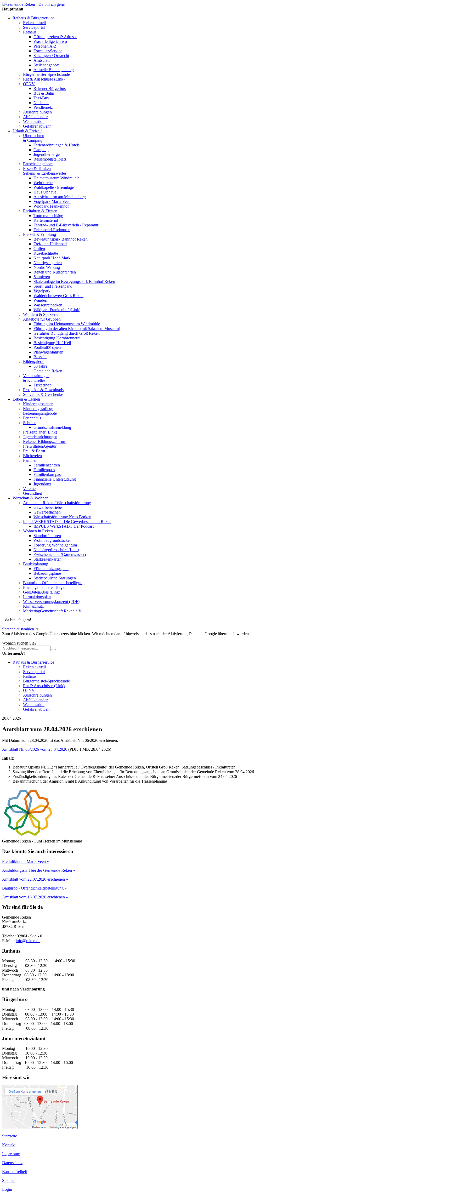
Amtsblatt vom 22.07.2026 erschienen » (35, 879)
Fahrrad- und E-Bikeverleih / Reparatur (65, 225)
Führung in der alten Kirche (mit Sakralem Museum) (76, 328)
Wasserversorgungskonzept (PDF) (51, 601)
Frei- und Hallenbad (50, 244)
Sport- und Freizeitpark (52, 286)
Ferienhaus (32, 418)
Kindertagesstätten (38, 404)
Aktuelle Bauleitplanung (53, 69)
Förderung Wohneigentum (55, 545)
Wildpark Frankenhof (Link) (56, 309)
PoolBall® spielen (48, 347)
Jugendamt (42, 484)
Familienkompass (47, 474)
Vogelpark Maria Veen (52, 201)
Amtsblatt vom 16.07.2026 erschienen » (35, 897)
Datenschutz (12, 1162)
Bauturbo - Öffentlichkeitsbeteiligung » (34, 888)
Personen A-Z (44, 46)
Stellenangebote (46, 65)
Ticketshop (42, 385)
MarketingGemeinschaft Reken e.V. (52, 611)
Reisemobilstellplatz (49, 159)
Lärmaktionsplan (37, 597)
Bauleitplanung (35, 564)
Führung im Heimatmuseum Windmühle (66, 324)
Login (7, 1189)
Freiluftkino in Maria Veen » (25, 861)
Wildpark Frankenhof (51, 206)
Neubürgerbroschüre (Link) (56, 550)
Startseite (9, 1136)
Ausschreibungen (37, 112)
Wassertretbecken (47, 305)
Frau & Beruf (34, 451)
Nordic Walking (46, 267)
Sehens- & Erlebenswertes (44, 173)
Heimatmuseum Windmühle (56, 178)
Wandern (40, 300)
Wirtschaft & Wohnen (30, 498)
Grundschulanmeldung (52, 427)
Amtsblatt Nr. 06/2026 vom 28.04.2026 (34, 749)
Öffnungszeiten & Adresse (55, 37)
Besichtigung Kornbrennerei (56, 338)
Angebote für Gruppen (42, 319)
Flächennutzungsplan (51, 568)
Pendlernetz (43, 107)
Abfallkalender (35, 117)
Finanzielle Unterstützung (54, 479)
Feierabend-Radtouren (51, 229)
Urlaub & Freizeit (27, 131)
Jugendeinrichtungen (40, 437)
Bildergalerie (33, 361)
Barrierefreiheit (14, 1171)
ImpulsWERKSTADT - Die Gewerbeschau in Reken (67, 521)
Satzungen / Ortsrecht (51, 55)
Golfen (39, 248)
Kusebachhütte (45, 253)
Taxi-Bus (41, 98)
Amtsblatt (41, 60)
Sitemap (8, 1180)
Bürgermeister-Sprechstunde (46, 74)
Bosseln (40, 357)
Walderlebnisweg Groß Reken (58, 295)
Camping (41, 149)
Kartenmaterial (45, 220)
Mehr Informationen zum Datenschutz (33, 638)
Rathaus (29, 32)
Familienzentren (46, 465)
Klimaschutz (33, 606)
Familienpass (44, 470)
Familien (30, 460)
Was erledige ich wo (50, 41)
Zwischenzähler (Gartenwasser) (59, 554)
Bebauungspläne (47, 573)
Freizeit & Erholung (39, 234)
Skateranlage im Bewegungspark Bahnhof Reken (74, 281)
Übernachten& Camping (33, 138)
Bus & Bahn (43, 93)
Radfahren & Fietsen (40, 211)
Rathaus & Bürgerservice (33, 18)
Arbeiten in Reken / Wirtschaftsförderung (57, 502)
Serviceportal (34, 27)
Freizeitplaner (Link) (40, 432)
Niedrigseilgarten (47, 262)
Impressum (11, 1154)
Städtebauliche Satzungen (54, 578)
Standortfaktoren (47, 535)
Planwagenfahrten (48, 352)
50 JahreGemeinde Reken (47, 368)
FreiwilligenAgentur (39, 446)
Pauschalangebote (38, 164)
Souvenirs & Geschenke (43, 394)
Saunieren (41, 277)
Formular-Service (47, 51)
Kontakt (8, 1145)
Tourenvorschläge (48, 215)
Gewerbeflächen (47, 512)
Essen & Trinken (37, 168)
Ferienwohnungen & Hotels (56, 145)
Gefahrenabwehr (37, 126)
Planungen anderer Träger (44, 587)
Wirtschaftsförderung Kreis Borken (62, 517)
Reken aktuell (34, 22)
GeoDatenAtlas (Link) (41, 592)
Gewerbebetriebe (47, 507)
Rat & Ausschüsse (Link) (44, 79)
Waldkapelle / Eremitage (53, 187)
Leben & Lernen (26, 399)
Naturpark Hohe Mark (51, 258)
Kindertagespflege (38, 408)
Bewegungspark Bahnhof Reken (60, 239)
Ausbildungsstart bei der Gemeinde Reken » (38, 870)
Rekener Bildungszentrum (44, 441)
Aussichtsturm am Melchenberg (59, 197)
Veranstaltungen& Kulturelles (36, 378)
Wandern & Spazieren (41, 314)
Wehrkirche (43, 182)
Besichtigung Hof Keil (52, 342)
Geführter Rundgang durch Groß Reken (66, 333)
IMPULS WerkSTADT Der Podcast (63, 526)
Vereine (29, 488)
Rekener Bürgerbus (49, 88)
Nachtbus (41, 102)
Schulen (29, 422)
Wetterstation (33, 121)
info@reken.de (28, 940)
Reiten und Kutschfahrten (54, 272)
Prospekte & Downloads (43, 390)
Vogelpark (41, 291)
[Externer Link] (40, 1127)
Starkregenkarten (47, 559)
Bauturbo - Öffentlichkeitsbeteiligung (53, 582)
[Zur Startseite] (33, 4)
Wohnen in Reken (38, 531)
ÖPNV (29, 84)
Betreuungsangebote (40, 413)
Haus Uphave (44, 192)
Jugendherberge (46, 154)
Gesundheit (32, 493)
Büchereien (32, 455)
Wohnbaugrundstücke (51, 540)
